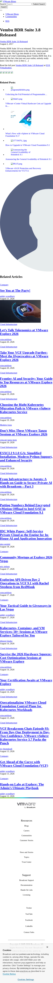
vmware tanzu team (8, 440)
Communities (11, 16)
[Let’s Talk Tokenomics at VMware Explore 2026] (20, 322)
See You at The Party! (15, 290)
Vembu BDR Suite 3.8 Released (14, 41)
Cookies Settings (26, 979)
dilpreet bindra (6, 641)
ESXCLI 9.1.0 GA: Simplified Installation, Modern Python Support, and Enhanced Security (26, 456)
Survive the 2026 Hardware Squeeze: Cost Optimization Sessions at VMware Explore (26, 657)
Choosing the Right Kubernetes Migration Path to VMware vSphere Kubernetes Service (25, 408)
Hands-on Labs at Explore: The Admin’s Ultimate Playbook (22, 786)
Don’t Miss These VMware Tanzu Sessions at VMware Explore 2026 (23, 432)
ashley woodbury (7, 296)
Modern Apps (6, 425)
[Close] (47, 947)
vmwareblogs (6, 339)
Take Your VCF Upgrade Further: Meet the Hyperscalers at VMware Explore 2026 (24, 356)
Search (3, 4)
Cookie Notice (9, 974)
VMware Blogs (9, 1)
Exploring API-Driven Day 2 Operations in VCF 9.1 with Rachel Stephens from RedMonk (24, 583)
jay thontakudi (6, 749)
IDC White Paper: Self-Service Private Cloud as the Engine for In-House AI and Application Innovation (26, 534)
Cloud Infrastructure (8, 324)
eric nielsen (5, 566)
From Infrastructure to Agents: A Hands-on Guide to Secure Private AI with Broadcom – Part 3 (26, 482)
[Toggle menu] (1, 10)
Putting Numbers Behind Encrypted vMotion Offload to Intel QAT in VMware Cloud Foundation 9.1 (25, 508)
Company (4, 285)
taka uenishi (5, 544)
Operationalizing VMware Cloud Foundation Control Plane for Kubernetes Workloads (23, 706)
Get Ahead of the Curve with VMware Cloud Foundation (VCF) (24, 763)
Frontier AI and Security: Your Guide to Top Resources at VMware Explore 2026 (26, 382)
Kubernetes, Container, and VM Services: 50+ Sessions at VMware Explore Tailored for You (23, 631)
